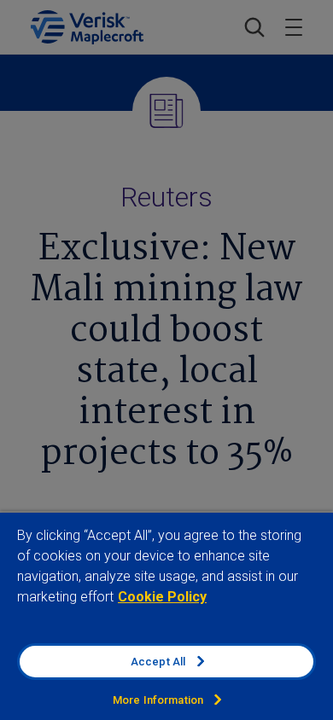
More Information (158, 700)
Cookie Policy (162, 597)
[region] (166, 615)
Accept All (158, 661)
